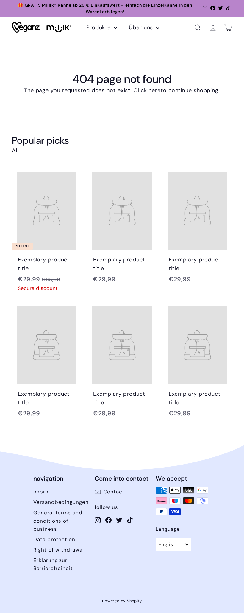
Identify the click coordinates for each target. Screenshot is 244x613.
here (154, 90)
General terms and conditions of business (57, 520)
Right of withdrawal (58, 550)
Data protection (54, 539)
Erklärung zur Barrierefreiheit (53, 564)
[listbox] (173, 544)
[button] (197, 27)
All (15, 150)
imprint (42, 491)
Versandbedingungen (60, 502)
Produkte (99, 27)
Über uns (142, 27)
